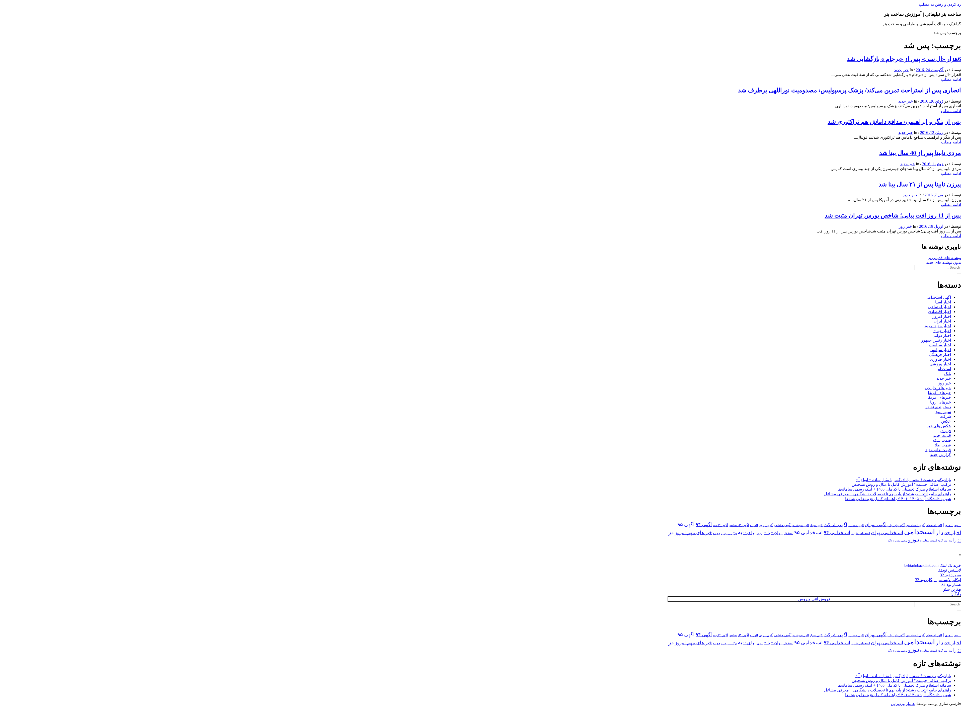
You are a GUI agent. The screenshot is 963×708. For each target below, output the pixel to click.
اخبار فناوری (940, 359)
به (740, 532)
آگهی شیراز (816, 525)
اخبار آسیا (943, 302)
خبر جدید (901, 70)
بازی (760, 533)
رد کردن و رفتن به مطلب (940, 4)
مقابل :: (924, 540)
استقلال (788, 533)
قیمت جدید (942, 435)
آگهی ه (754, 525)
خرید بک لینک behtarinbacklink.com (932, 565)
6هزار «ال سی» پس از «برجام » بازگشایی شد (904, 59)
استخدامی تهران (887, 532)
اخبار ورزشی (940, 364)
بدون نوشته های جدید (943, 262)
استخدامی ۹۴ (837, 532)
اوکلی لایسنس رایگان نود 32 (938, 580)
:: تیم (957, 525)
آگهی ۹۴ (704, 524)
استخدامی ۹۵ (808, 532)
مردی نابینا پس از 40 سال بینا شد (920, 153)
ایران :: (776, 533)
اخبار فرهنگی (940, 354)
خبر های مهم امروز (693, 532)
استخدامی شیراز (860, 533)
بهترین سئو (952, 589)
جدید (724, 533)
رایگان (955, 594)
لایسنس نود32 (949, 570)
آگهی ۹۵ (686, 524)
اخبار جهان (942, 331)
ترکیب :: (732, 533)
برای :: (749, 532)
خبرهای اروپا (940, 402)
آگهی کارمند (720, 525)
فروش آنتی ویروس (814, 599)
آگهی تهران (876, 524)
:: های (949, 525)
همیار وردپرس (903, 703)
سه (950, 540)
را (954, 539)
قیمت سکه (942, 440)
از (938, 532)
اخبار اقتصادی (939, 311)
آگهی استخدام (934, 525)
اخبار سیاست (940, 345)
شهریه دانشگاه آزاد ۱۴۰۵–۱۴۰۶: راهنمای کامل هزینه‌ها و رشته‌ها (898, 499)
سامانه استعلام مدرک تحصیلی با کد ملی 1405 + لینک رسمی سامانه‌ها (894, 489)
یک (890, 540)
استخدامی (919, 532)
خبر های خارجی (938, 388)
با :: (767, 532)
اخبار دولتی (941, 335)
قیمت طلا (943, 445)
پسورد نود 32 (950, 575)
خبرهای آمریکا (939, 397)
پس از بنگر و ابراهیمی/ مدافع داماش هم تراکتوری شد (894, 121)
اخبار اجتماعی (939, 307)
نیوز (915, 539)
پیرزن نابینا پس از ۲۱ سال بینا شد (919, 184)
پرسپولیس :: (900, 540)
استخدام (944, 369)
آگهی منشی (782, 525)
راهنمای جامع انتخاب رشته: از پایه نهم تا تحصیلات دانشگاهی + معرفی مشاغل (887, 494)
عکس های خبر (939, 426)
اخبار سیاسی (940, 350)
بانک (947, 373)
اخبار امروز (941, 316)
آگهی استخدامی (938, 297)
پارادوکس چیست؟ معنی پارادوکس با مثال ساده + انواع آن (903, 480)
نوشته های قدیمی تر (944, 258)
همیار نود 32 (951, 584)
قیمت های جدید (938, 450)
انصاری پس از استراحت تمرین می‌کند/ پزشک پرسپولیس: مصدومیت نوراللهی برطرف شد (849, 90)
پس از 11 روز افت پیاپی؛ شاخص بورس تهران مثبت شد (893, 215)
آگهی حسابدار (856, 525)
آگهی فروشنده (800, 525)
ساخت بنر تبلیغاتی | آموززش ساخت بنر (922, 14)
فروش (945, 431)
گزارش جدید (940, 454)
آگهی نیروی (766, 525)
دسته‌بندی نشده (938, 407)
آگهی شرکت (835, 524)
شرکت (945, 416)
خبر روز (905, 226)
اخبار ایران (942, 321)
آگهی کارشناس (739, 525)
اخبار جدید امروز (937, 326)
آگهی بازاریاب (896, 525)
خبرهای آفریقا (939, 392)
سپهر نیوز (943, 412)
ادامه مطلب (951, 79)
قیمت (933, 540)
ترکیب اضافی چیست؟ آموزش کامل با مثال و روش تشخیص (901, 484)
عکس (946, 421)
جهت (716, 533)
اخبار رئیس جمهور (936, 340)
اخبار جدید (951, 532)
